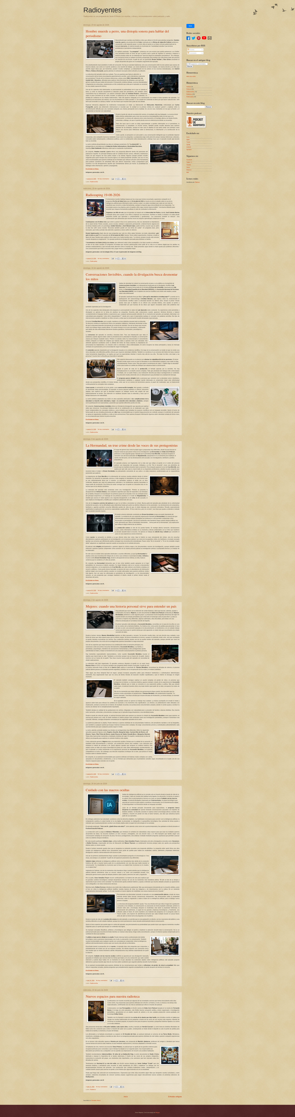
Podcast (188, 89)
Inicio (126, 1097)
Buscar (189, 66)
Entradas (191, 49)
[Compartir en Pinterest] (125, 179)
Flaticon (197, 182)
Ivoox (188, 137)
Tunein (188, 142)
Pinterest (188, 170)
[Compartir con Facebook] (123, 179)
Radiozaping (93, 261)
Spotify (188, 144)
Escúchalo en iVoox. (92, 169)
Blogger (158, 1112)
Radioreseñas (94, 181)
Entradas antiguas (175, 1097)
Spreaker (189, 149)
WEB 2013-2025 (191, 76)
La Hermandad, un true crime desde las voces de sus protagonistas (132, 445)
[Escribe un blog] (118, 179)
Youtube (188, 164)
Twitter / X (189, 162)
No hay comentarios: (104, 178)
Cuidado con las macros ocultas (107, 789)
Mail (187, 172)
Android (188, 147)
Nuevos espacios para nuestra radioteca (113, 996)
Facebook (189, 159)
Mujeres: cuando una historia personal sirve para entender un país (131, 606)
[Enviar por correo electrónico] (116, 179)
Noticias (188, 86)
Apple (188, 139)
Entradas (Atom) (96, 1100)
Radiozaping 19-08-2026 (103, 194)
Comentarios (192, 53)
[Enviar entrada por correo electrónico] (112, 178)
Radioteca (93, 1089)
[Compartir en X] (120, 179)
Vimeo (188, 167)
